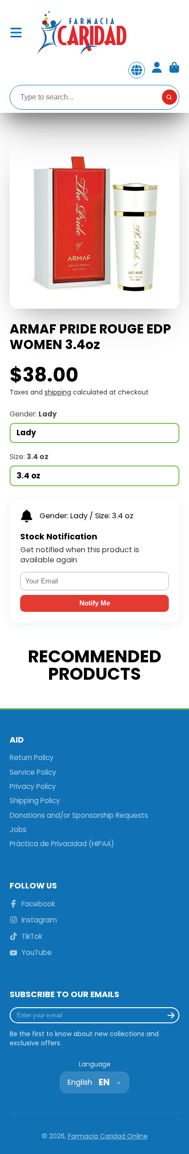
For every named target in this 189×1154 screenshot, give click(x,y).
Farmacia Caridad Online (108, 1136)
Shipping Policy (35, 800)
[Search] (170, 97)
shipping (57, 392)
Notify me (94, 603)
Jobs (18, 829)
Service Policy (33, 772)
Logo (81, 32)
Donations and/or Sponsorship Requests (79, 815)
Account (156, 70)
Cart (174, 70)
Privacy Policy (33, 786)
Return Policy (32, 757)
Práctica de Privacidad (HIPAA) (62, 844)
